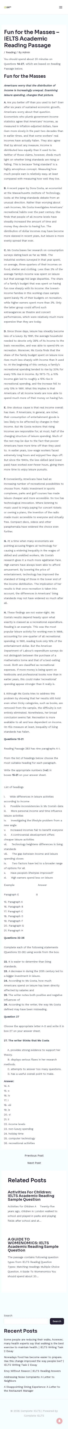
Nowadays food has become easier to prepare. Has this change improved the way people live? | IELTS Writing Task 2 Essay (34, 1361)
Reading (11, 52)
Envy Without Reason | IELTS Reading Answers (32, 1370)
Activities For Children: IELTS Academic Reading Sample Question (31, 1196)
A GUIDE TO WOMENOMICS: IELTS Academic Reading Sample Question (33, 1245)
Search (8, 1315)
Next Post (34, 1162)
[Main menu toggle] (60, 7)
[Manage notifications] (59, 1421)
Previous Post (34, 1155)
